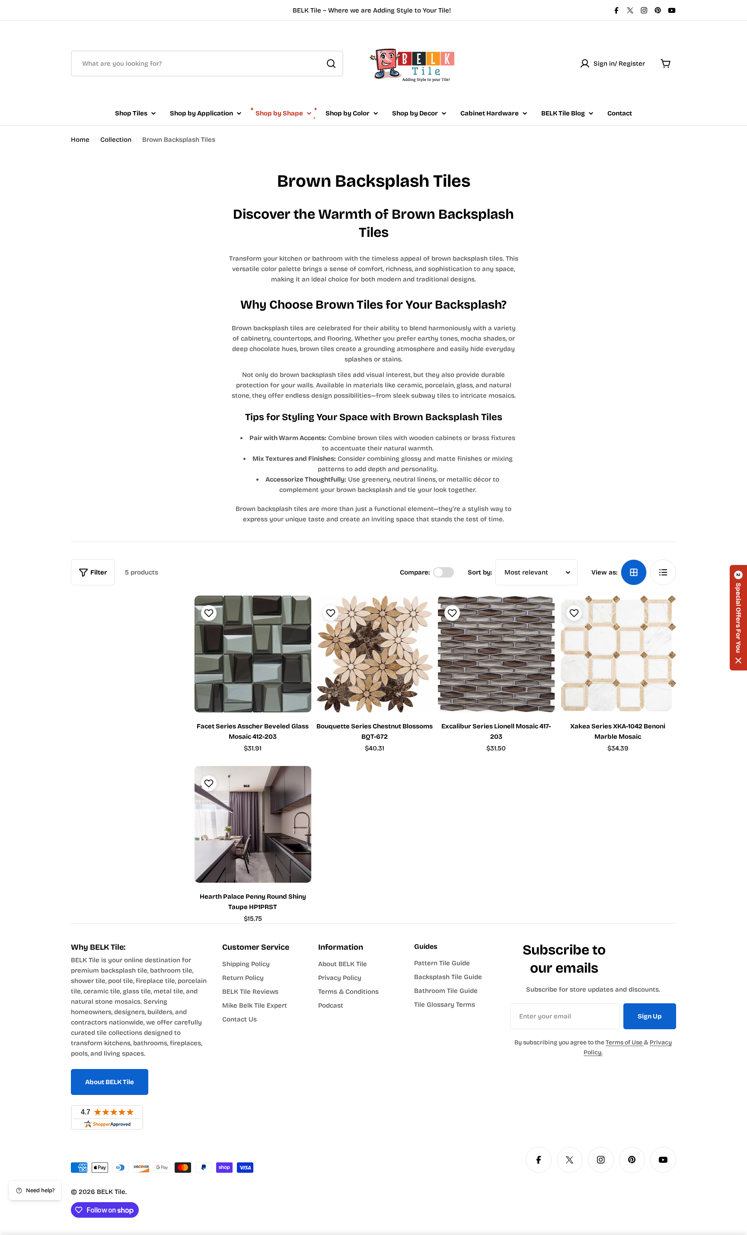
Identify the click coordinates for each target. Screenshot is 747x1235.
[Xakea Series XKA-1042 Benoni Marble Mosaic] (618, 654)
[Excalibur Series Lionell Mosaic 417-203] (496, 654)
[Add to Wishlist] (208, 613)
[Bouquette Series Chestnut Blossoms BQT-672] (374, 654)
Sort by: (480, 572)
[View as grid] (634, 572)
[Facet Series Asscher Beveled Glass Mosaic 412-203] (253, 654)
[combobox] (207, 64)
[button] (738, 617)
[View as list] (663, 572)
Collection (115, 140)
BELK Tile (111, 1192)
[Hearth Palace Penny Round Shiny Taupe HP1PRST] (253, 824)
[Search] (331, 63)
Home (80, 140)
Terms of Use (625, 1042)
